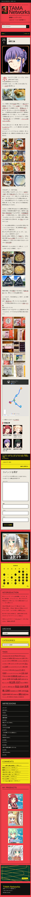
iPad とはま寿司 (5, 776)
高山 (21, 219)
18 (4, 580)
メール (4, 510)
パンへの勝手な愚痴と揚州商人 (8, 765)
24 (26, 580)
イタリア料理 (12, 660)
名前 (3, 503)
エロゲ (21, 663)
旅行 (9, 39)
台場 (10, 679)
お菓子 (24, 658)
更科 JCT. (5, 108)
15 (19, 577)
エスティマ (14, 663)
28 (15, 583)
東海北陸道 (8, 213)
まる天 (6, 86)
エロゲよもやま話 (6, 727)
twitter (12, 658)
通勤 (22, 694)
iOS (12, 655)
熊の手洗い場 (6, 118)
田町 (21, 691)
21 (15, 580)
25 (4, 583)
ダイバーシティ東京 (21, 666)
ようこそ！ (5, 707)
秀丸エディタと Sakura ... (8, 722)
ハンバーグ (10, 673)
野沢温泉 (22, 110)
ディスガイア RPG (8, 670)
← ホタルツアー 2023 (6, 462)
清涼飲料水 (14, 691)
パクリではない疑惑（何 (7, 781)
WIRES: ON (27, 33)
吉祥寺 (24, 679)
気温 (19, 686)
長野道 (4, 106)
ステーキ (11, 666)
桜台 (12, 686)
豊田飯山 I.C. (23, 108)
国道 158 (12, 194)
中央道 (14, 103)
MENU (3, 33)
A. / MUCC (16, 419)
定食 (22, 682)
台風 (17, 679)
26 (8, 583)
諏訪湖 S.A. (9, 301)
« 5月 (3, 586)
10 (26, 574)
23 (23, 580)
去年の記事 (8, 242)
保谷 (4, 679)
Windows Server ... (6, 737)
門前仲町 (16, 696)
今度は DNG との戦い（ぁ (7, 772)
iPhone (18, 655)
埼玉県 (14, 682)
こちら (23, 610)
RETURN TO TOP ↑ (7, 892)
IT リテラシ (5, 742)
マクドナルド (17, 673)
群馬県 (16, 694)
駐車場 (21, 696)
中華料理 (16, 676)
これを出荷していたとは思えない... (10, 732)
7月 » (28, 586)
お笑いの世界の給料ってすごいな (9, 747)
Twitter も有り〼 (11, 621)
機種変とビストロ (6, 767)
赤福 (24, 303)
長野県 (11, 696)
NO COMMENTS (5, 458)
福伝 (20, 236)
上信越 (17, 106)
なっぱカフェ (5, 127)
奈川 (25, 227)
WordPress (18, 658)
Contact (4, 712)
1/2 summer (6, 655)
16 (23, 577)
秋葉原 (9, 694)
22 (19, 580)
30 (23, 583)
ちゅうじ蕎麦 (11, 238)
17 (26, 577)
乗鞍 (13, 290)
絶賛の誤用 (5, 717)
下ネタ (6, 676)
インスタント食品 (22, 660)
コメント (5, 481)
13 (11, 577)
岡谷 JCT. (25, 103)
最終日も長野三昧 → (24, 466)
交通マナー (25, 676)
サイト (4, 516)
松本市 (25, 192)
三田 (24, 673)
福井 (4, 194)
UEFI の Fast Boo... (6, 752)
